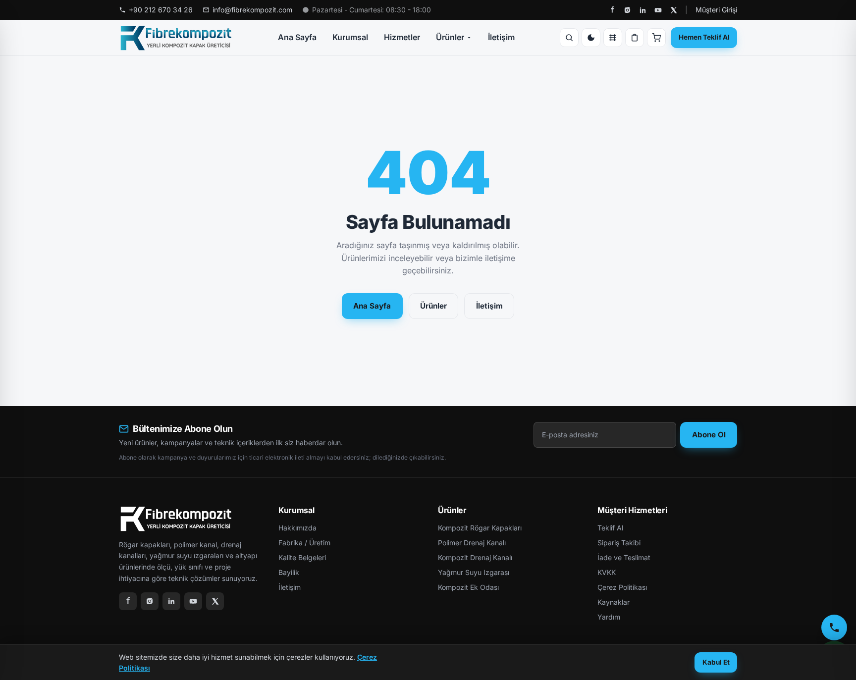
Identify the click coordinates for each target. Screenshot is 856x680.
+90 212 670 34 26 (161, 9)
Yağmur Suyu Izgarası (473, 572)
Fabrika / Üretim (304, 542)
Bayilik (288, 572)
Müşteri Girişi (716, 9)
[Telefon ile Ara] (834, 627)
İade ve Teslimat (623, 557)
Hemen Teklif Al (704, 37)
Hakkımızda (297, 527)
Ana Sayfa (297, 37)
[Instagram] (627, 10)
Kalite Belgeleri (302, 557)
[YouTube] (658, 10)
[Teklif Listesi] (634, 37)
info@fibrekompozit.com (252, 9)
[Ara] (569, 37)
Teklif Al (610, 527)
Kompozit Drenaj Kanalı (475, 557)
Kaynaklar (613, 602)
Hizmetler (402, 37)
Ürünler (450, 37)
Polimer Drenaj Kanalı (472, 542)
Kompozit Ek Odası (468, 587)
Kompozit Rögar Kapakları (480, 527)
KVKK (606, 572)
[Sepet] (656, 37)
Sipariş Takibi (619, 542)
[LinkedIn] (642, 10)
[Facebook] (612, 10)
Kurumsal (350, 37)
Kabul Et (716, 662)
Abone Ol (709, 434)
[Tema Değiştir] (591, 37)
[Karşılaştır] (612, 37)
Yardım (608, 617)
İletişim (501, 37)
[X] (673, 10)
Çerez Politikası (622, 587)
